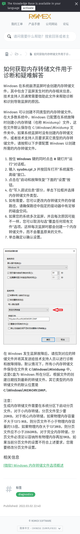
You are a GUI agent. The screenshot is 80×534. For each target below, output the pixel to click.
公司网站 (51, 24)
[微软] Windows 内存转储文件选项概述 (33, 465)
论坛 (66, 24)
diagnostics (25, 494)
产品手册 (34, 24)
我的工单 (17, 24)
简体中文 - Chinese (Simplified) (38, 528)
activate (28, 8)
